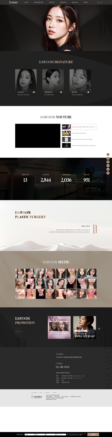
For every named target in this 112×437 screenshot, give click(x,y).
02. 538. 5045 (62, 367)
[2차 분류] (40, 434)
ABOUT (26, 2)
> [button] (99, 328)
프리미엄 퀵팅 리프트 (38, 2)
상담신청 (93, 434)
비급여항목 (54, 392)
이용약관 (40, 392)
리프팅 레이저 (63, 2)
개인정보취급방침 (34, 392)
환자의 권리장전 (47, 392)
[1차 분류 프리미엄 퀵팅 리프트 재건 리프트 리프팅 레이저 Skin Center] (30, 434)
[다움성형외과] (13, 2)
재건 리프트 (51, 2)
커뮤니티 (86, 2)
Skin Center (75, 2)
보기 (80, 434)
